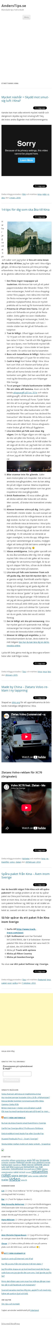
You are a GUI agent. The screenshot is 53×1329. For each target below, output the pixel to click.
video (14, 1179)
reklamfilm (40, 1171)
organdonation (7, 1172)
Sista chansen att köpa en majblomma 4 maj (21, 1094)
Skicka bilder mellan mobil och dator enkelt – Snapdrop (25, 1144)
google (28, 1162)
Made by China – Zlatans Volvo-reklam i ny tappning (24, 688)
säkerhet (43, 1175)
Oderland (34, 1310)
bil (33, 1160)
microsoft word (30, 1169)
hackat (47, 1162)
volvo (12, 862)
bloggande (44, 1160)
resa (45, 671)
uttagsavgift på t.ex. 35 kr (25, 392)
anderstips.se (21, 1160)
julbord (46, 1164)
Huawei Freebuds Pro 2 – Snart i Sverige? (19, 1138)
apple (29, 1160)
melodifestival (17, 1169)
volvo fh (24, 1180)
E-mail (7, 1068)
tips (49, 671)
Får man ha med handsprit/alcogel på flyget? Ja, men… (25, 1111)
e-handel (4, 1162)
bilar (37, 1160)
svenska (36, 1176)
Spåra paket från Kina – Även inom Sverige (25, 875)
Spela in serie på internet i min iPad (17, 1258)
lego (36, 1167)
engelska (12, 1162)
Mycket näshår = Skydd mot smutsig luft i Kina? (25, 99)
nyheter (45, 1169)
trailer (5, 1179)
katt (7, 1166)
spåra (15, 983)
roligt (6, 1175)
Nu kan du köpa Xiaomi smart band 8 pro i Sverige (23, 1123)
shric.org (16, 702)
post (9, 983)
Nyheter (26, 858)
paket (4, 983)
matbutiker (5, 1169)
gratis (34, 1162)
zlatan (18, 862)
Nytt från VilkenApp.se (14, 1253)
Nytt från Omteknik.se (14, 1118)
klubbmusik (18, 1167)
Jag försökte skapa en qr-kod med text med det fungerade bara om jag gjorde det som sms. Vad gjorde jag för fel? (26, 1272)
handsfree (17, 1165)
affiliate (13, 1160)
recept (28, 1172)
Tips (24, 671)
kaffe (3, 1167)
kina (40, 194)
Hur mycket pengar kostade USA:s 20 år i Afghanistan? (25, 1097)
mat (41, 1166)
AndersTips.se (13, 5)
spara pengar (19, 1175)
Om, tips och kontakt (10, 1304)
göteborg (40, 1162)
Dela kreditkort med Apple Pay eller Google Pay (22, 1133)
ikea (23, 1164)
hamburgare (6, 1164)
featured (42, 979)
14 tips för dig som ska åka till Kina (25, 210)
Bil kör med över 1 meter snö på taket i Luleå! (21, 1108)
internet (30, 1164)
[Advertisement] (26, 47)
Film (24, 194)
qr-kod (22, 1172)
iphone (38, 1164)
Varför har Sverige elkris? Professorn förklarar (22, 1128)
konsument (29, 1166)
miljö (44, 194)
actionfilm (5, 1160)
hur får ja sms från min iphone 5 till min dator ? (22, 1264)
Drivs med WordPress (10, 1323)
